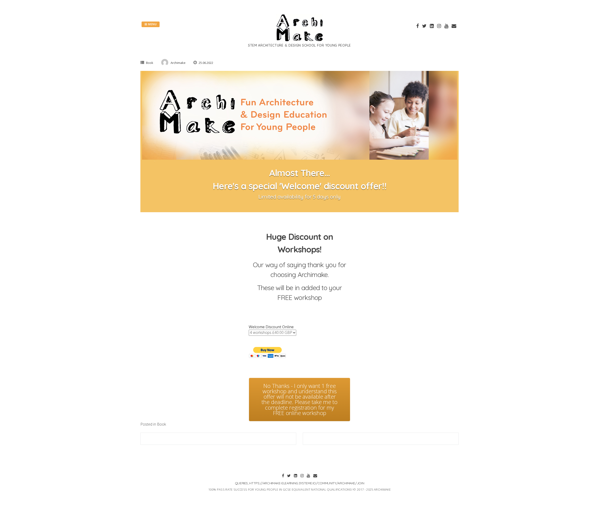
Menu (152, 24)
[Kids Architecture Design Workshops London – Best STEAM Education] (299, 40)
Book (149, 63)
